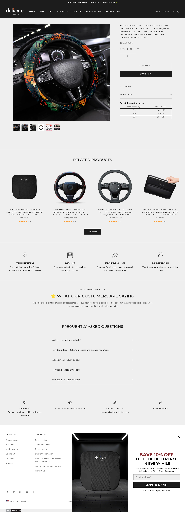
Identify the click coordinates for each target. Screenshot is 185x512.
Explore (77, 11)
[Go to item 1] (16, 127)
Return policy (41, 449)
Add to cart (146, 66)
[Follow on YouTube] (27, 492)
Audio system (12, 449)
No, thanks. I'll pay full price (157, 490)
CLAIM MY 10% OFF (156, 484)
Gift (42, 11)
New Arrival (63, 11)
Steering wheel (13, 440)
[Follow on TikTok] (33, 492)
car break (10, 458)
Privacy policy (41, 440)
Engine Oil (10, 453)
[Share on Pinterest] (135, 49)
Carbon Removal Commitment (48, 466)
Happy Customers (113, 11)
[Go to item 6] (57, 127)
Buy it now (146, 74)
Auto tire (10, 444)
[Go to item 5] (48, 127)
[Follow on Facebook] (7, 492)
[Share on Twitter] (131, 49)
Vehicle (32, 11)
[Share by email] (138, 49)
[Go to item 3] (32, 127)
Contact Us (40, 470)
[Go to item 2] (24, 127)
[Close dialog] (178, 436)
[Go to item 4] (40, 127)
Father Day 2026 (93, 11)
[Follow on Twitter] (14, 492)
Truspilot (25, 415)
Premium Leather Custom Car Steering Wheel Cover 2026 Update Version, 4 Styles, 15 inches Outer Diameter (115, 212)
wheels (9, 463)
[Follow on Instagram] (20, 492)
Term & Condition (42, 444)
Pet (50, 11)
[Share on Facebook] (127, 49)
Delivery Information (44, 453)
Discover (92, 231)
